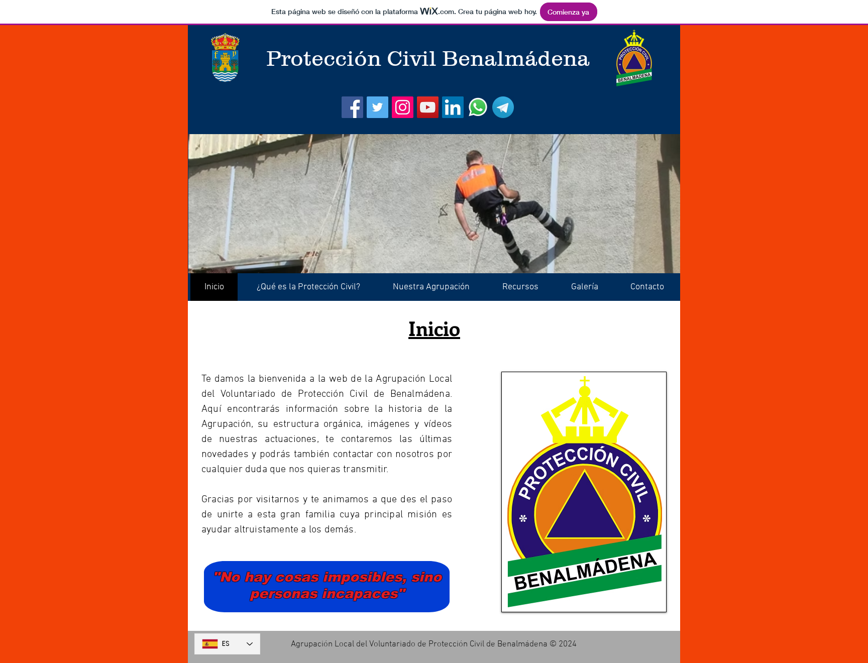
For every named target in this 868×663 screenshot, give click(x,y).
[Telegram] (503, 107)
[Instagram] (402, 107)
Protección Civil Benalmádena (428, 58)
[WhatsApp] (478, 107)
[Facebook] (352, 107)
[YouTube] (428, 107)
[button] (308, 287)
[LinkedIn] (453, 107)
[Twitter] (377, 107)
